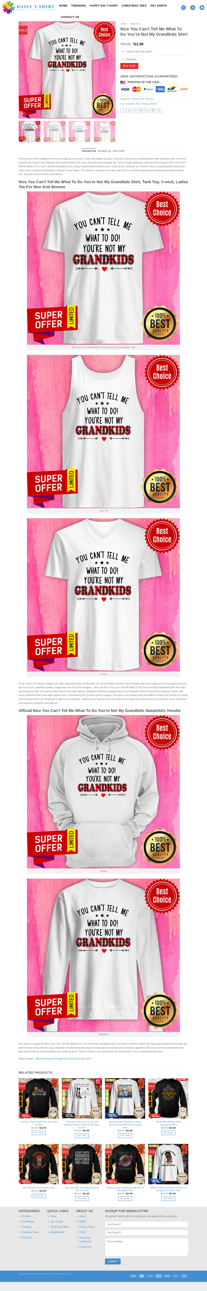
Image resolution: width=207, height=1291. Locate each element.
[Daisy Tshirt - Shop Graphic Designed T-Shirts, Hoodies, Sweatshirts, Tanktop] (28, 7)
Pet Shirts (158, 5)
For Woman (28, 1221)
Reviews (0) (104, 151)
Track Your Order (59, 1227)
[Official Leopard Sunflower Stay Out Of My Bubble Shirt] (125, 1164)
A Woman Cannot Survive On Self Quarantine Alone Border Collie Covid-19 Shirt (82, 1125)
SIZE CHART (119, 151)
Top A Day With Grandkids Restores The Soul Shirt (82, 1189)
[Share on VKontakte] (147, 110)
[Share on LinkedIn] (153, 110)
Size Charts (56, 1221)
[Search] (183, 7)
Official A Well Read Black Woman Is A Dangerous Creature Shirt (168, 1189)
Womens (150, 99)
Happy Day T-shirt (104, 5)
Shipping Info (57, 1232)
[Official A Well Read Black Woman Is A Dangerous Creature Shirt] (168, 1164)
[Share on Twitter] (129, 110)
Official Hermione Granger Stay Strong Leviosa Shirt (63, 1058)
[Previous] (24, 70)
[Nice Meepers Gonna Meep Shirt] (39, 1164)
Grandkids (130, 104)
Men (138, 104)
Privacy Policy (87, 1227)
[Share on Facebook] (123, 110)
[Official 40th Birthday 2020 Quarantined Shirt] (168, 1098)
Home (63, 5)
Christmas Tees (134, 5)
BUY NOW (129, 66)
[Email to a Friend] (135, 110)
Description (89, 151)
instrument (30, 695)
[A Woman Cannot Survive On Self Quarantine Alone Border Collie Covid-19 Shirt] (82, 1098)
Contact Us (70, 17)
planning (130, 158)
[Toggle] (123, 52)
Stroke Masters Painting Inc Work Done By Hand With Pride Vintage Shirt (125, 1125)
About (82, 1216)
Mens (142, 99)
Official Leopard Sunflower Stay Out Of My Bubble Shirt (125, 1189)
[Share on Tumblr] (159, 110)
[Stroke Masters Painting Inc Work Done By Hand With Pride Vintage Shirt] (125, 1098)
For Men (26, 1216)
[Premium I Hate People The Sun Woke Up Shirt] (39, 1098)
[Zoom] (23, 115)
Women (153, 104)
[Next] (110, 70)
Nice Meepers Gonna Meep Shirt (39, 1187)
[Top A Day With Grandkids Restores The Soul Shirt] (82, 1164)
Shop (53, 1216)
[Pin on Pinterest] (141, 110)
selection (130, 1047)
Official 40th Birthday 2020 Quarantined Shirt (168, 1123)
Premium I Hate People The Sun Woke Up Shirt (38, 1123)
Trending (78, 5)
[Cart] (202, 7)
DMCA (83, 1221)
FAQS (82, 1232)
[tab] (89, 151)
